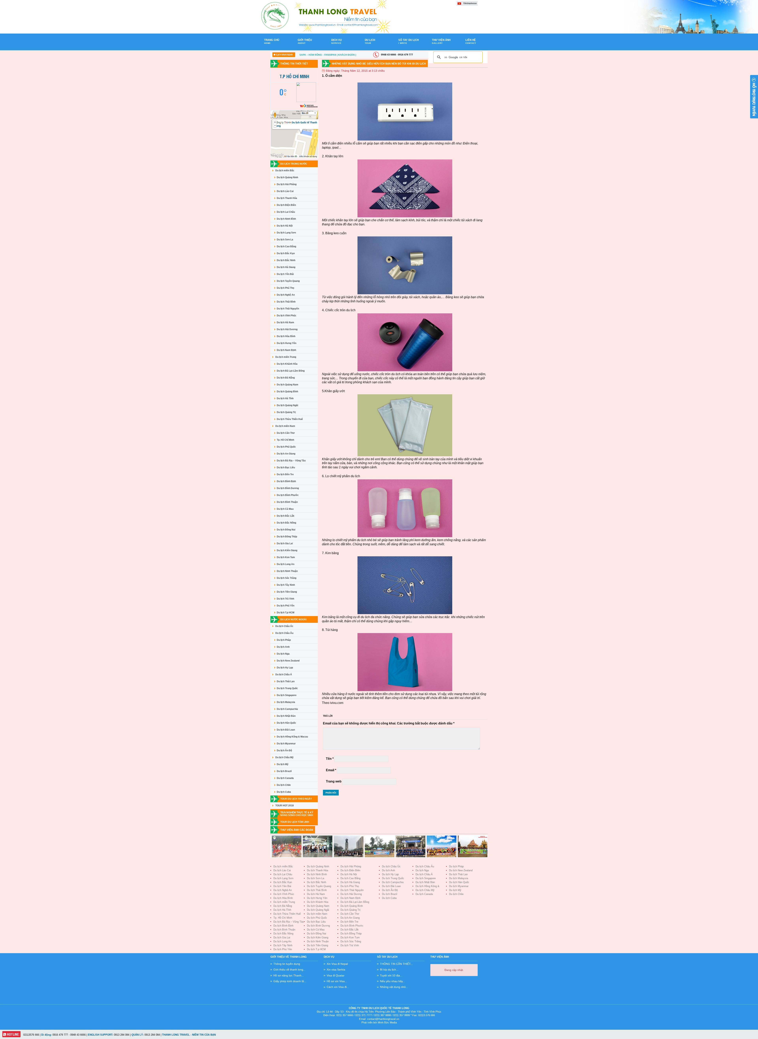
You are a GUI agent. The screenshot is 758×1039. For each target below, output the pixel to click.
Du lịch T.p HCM (285, 612)
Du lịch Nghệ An (286, 294)
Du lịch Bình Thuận (287, 502)
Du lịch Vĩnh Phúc (286, 315)
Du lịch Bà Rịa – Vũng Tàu (291, 460)
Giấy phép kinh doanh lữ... (289, 981)
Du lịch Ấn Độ (284, 750)
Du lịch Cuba (284, 792)
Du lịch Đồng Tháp (287, 536)
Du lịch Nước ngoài (293, 619)
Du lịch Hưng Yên (286, 343)
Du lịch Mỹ (282, 764)
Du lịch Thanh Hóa (287, 198)
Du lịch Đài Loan (286, 729)
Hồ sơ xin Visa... (337, 981)
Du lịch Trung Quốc (287, 688)
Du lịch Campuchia (287, 709)
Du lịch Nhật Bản (286, 716)
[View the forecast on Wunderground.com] (309, 72)
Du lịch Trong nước (293, 163)
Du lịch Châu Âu (284, 633)
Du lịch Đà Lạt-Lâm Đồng (291, 370)
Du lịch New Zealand (288, 660)
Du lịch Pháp (284, 640)
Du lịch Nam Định (286, 350)
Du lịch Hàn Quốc (286, 722)
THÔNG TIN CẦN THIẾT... (396, 963)
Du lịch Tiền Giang (287, 591)
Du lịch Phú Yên (285, 605)
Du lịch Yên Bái (285, 274)
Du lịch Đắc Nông (286, 522)
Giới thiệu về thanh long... (289, 969)
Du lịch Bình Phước (288, 495)
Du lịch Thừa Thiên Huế (290, 419)
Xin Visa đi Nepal (337, 963)
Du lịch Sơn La (285, 239)
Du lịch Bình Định (286, 481)
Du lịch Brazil (284, 771)
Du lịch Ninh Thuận (287, 571)
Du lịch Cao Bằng (286, 246)
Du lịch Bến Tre (285, 474)
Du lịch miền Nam (285, 426)
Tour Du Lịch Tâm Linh (294, 822)
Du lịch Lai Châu (286, 212)
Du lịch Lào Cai (285, 191)
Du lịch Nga (283, 653)
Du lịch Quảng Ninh (287, 177)
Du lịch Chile (284, 785)
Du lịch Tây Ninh (286, 585)
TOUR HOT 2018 (284, 805)
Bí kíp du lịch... (389, 969)
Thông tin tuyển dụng (286, 963)
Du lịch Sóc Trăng (286, 578)
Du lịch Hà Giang (286, 267)
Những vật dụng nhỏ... (394, 986)
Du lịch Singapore (286, 695)
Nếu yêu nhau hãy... (392, 981)
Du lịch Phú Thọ (285, 288)
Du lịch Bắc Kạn (286, 253)
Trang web (333, 781)
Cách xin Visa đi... (338, 986)
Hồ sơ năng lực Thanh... (288, 975)
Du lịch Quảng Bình (287, 391)
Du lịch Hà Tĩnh (285, 398)
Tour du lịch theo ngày (296, 798)
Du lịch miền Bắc (284, 170)
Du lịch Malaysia (286, 702)
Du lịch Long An (285, 564)
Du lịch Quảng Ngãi (287, 405)
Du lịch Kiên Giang (287, 550)
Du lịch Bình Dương (288, 488)
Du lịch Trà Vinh (285, 598)
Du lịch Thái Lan (286, 681)
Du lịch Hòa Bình (286, 336)
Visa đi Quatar (335, 975)
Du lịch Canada (285, 778)
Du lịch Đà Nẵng (286, 377)
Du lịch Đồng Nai (286, 529)
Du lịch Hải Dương (287, 329)
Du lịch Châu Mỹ (284, 757)
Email (331, 770)
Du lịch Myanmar (286, 743)
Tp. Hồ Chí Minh (285, 439)
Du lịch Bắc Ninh (286, 260)
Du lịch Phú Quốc (286, 446)
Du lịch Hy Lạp (285, 667)
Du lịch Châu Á (283, 674)
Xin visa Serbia (336, 969)
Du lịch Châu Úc (284, 626)
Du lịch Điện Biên (286, 205)
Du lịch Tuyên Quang (288, 281)
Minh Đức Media (387, 1022)
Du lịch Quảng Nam (287, 384)
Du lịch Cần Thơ (286, 433)
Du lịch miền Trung (285, 357)
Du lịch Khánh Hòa (287, 364)
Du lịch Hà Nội (285, 225)
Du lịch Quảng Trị (286, 412)
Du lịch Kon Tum (286, 557)
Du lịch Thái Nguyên (288, 308)
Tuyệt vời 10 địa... (391, 975)
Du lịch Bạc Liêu (286, 467)
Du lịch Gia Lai (285, 543)
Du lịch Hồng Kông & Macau (292, 736)
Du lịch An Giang (286, 453)
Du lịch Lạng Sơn (286, 232)
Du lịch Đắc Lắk (285, 515)
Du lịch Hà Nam (285, 322)
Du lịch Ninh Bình (286, 218)
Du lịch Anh (283, 647)
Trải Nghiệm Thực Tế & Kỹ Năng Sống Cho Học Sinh (296, 814)
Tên (330, 758)
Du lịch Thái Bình (286, 301)
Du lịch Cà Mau (285, 509)
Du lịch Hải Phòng (286, 184)
